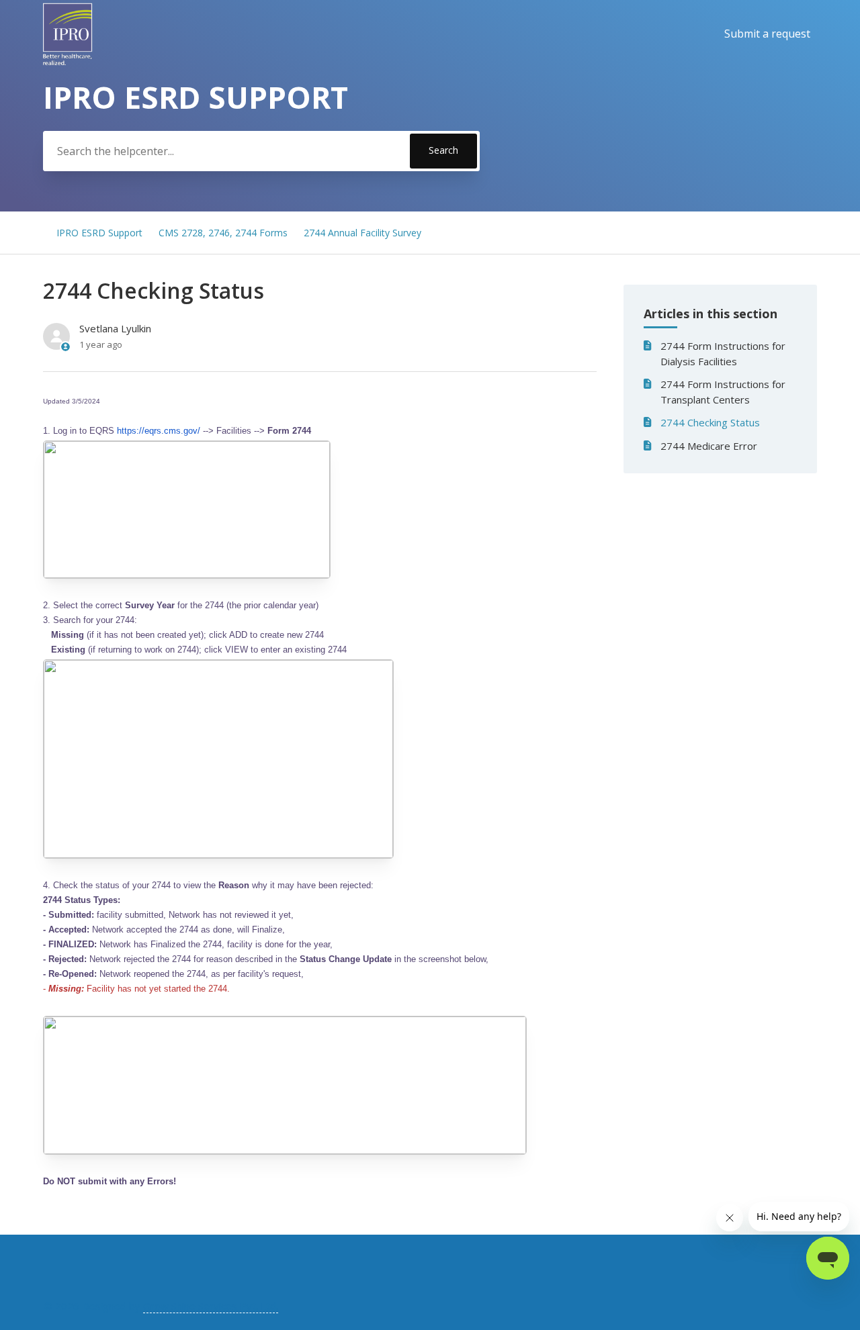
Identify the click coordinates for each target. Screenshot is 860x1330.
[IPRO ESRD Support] (68, 34)
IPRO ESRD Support (99, 232)
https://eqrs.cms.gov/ (158, 431)
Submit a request (767, 33)
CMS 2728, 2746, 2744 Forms (223, 232)
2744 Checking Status (710, 422)
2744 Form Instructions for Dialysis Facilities (722, 353)
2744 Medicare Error (708, 446)
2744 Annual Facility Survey (362, 232)
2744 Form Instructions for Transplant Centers (722, 391)
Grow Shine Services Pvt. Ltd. (210, 1306)
